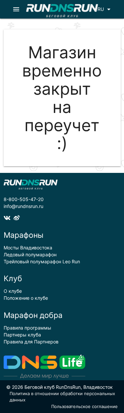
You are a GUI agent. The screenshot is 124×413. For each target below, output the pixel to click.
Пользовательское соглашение (84, 406)
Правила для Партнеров (31, 341)
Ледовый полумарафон (30, 254)
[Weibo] (17, 218)
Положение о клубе (26, 298)
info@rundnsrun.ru (23, 206)
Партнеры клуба (22, 334)
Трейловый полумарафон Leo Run (42, 261)
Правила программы (27, 328)
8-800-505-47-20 (24, 199)
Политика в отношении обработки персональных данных (62, 397)
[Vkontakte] (9, 218)
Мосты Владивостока (28, 247)
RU (105, 9)
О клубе (13, 291)
